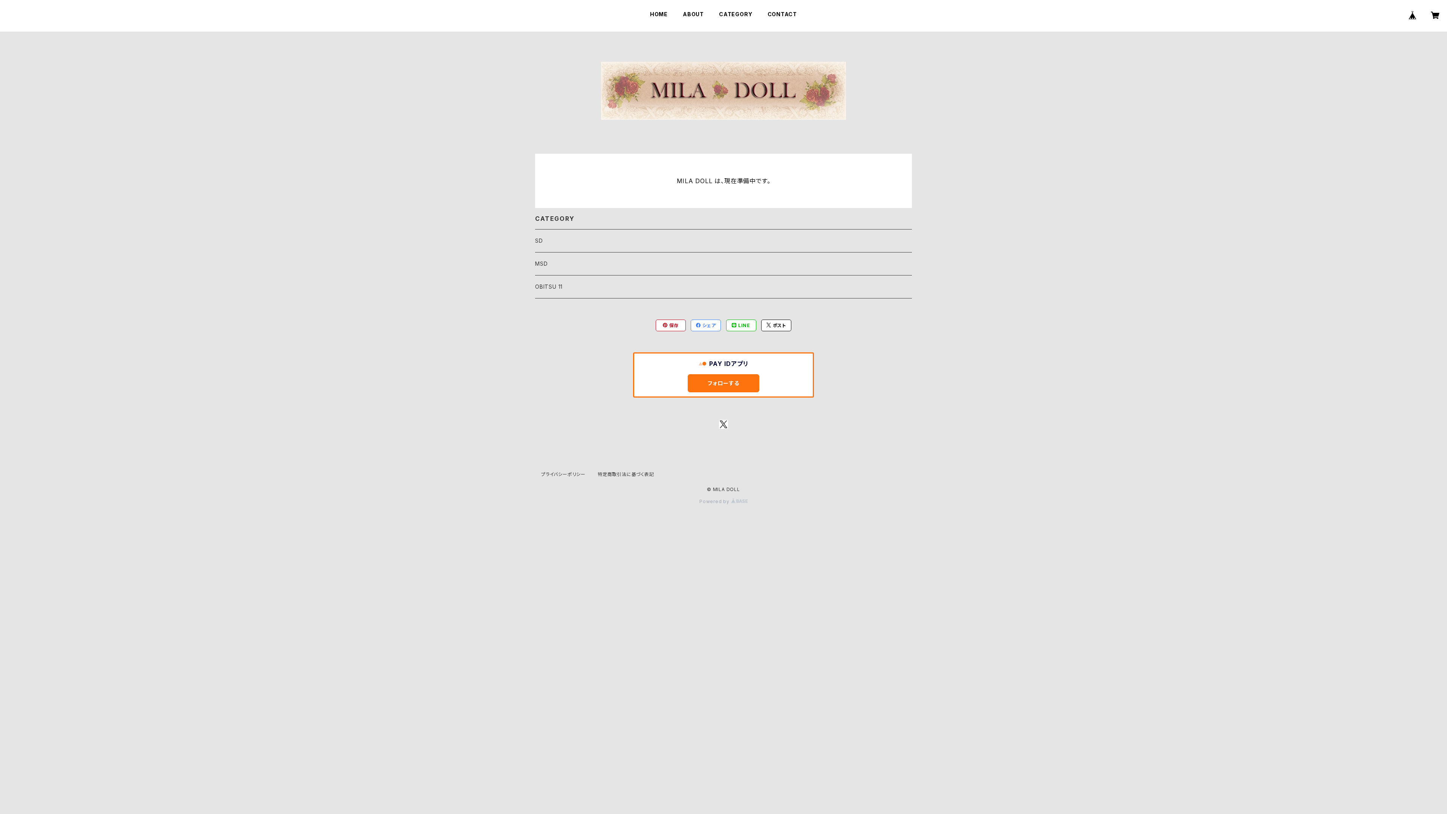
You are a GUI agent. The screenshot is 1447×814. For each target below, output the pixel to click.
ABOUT (693, 14)
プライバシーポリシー (563, 474)
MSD (541, 263)
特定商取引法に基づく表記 (626, 474)
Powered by (715, 501)
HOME (659, 14)
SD (539, 240)
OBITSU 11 (549, 286)
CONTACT (782, 14)
